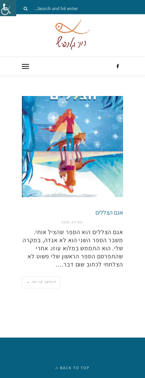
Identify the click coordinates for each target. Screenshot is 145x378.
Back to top (74, 367)
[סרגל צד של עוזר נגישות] (8, 8)
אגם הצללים (109, 212)
